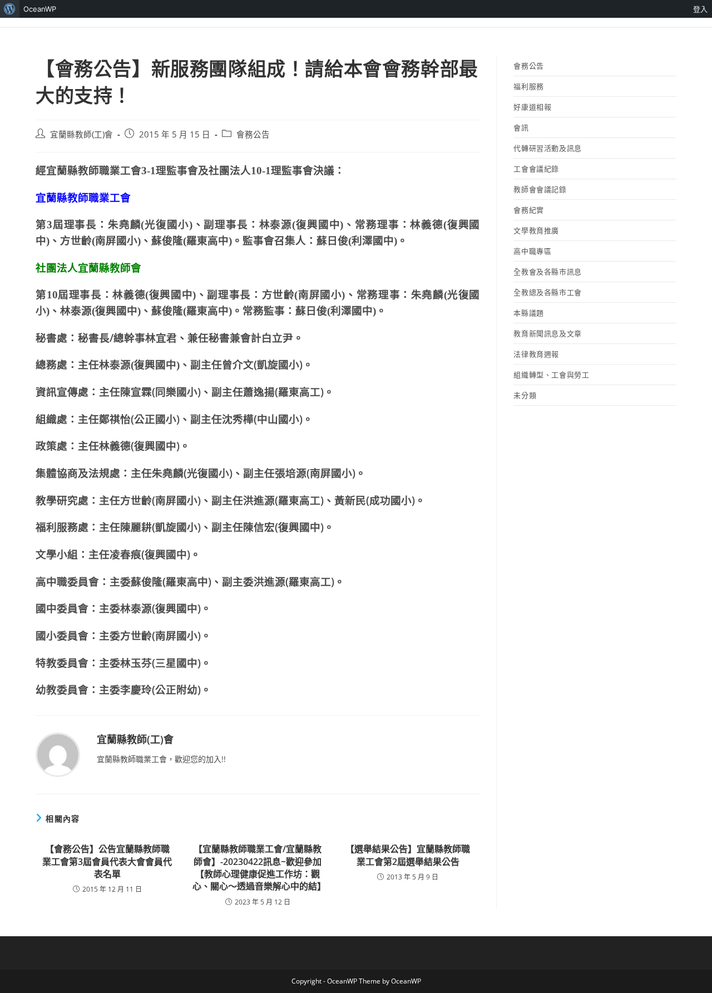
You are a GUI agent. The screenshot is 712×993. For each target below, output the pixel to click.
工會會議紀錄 (536, 169)
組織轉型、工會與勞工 (551, 375)
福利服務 (528, 86)
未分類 (524, 395)
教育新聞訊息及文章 (547, 333)
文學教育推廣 (536, 230)
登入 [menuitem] (700, 8)
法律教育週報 (536, 354)
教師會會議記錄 (539, 189)
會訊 (520, 127)
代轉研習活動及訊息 (547, 148)
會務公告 (253, 134)
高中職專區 (532, 251)
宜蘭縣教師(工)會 (81, 134)
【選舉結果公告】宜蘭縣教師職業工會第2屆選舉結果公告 (407, 855)
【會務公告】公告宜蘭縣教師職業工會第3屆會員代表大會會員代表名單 (107, 861)
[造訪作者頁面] (58, 754)
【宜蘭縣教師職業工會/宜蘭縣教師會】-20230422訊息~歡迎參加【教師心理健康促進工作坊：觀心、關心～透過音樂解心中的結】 (257, 867)
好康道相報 (532, 107)
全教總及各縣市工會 (547, 292)
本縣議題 (528, 313)
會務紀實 (528, 210)
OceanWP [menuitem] (39, 8)
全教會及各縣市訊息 (547, 272)
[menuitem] (9, 9)
